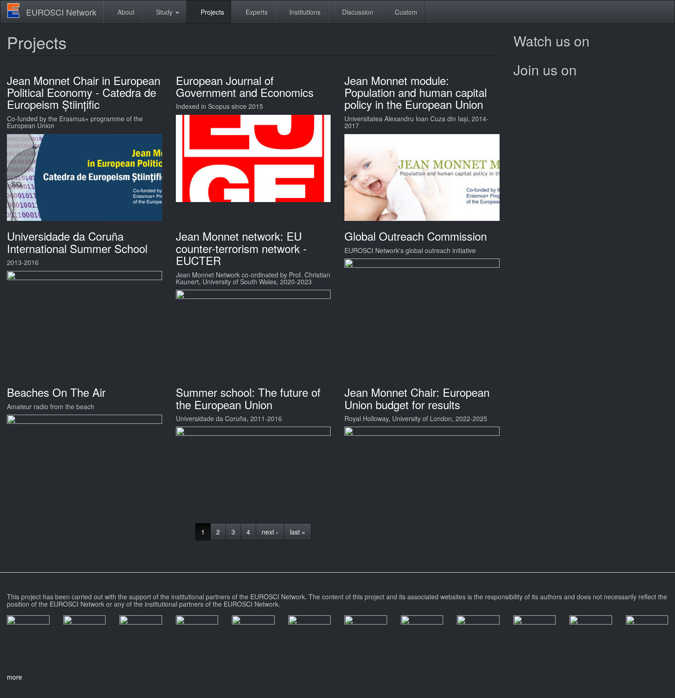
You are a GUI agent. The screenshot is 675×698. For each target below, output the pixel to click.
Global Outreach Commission (415, 236)
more (14, 676)
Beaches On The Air (56, 392)
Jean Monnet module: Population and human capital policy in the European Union (415, 92)
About (125, 12)
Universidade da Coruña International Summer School (77, 242)
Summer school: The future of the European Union (248, 398)
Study (164, 12)
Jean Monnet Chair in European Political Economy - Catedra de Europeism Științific (83, 92)
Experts (256, 12)
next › (270, 531)
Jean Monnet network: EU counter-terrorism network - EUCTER (241, 248)
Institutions (304, 12)
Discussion (356, 12)
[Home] (16, 10)
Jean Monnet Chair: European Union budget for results (416, 398)
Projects (211, 12)
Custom (405, 12)
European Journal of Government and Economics (245, 86)
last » (297, 531)
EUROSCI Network (61, 12)
